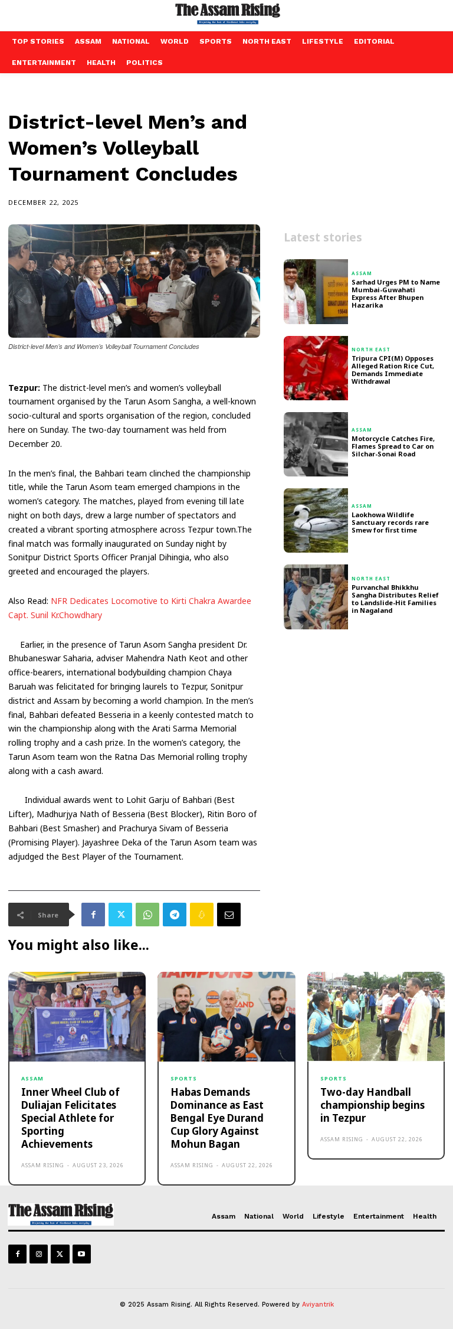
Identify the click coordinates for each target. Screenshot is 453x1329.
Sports (183, 1078)
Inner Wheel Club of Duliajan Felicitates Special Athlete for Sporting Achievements (70, 1118)
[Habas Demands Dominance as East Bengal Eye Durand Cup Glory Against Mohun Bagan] (226, 1017)
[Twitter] (120, 914)
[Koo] (202, 914)
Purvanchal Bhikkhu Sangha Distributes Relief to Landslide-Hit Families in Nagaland (395, 599)
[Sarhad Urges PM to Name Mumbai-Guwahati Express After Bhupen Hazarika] (316, 291)
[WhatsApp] (147, 914)
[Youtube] (82, 1254)
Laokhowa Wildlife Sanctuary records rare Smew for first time (390, 522)
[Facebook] (93, 914)
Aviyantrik (318, 1304)
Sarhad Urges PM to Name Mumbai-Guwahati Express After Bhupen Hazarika (396, 293)
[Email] (229, 914)
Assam (362, 273)
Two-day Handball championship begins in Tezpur (372, 1105)
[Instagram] (38, 1254)
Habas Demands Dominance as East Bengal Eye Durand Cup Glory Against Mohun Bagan (217, 1118)
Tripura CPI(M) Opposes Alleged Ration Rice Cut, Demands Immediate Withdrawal (393, 370)
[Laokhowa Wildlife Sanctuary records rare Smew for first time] (316, 520)
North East (371, 349)
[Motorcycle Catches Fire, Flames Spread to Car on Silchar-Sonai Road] (316, 444)
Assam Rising (42, 1165)
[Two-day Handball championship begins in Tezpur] (376, 1017)
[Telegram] (174, 914)
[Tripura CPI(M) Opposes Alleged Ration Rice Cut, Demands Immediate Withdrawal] (316, 368)
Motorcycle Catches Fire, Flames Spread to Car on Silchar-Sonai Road (393, 446)
